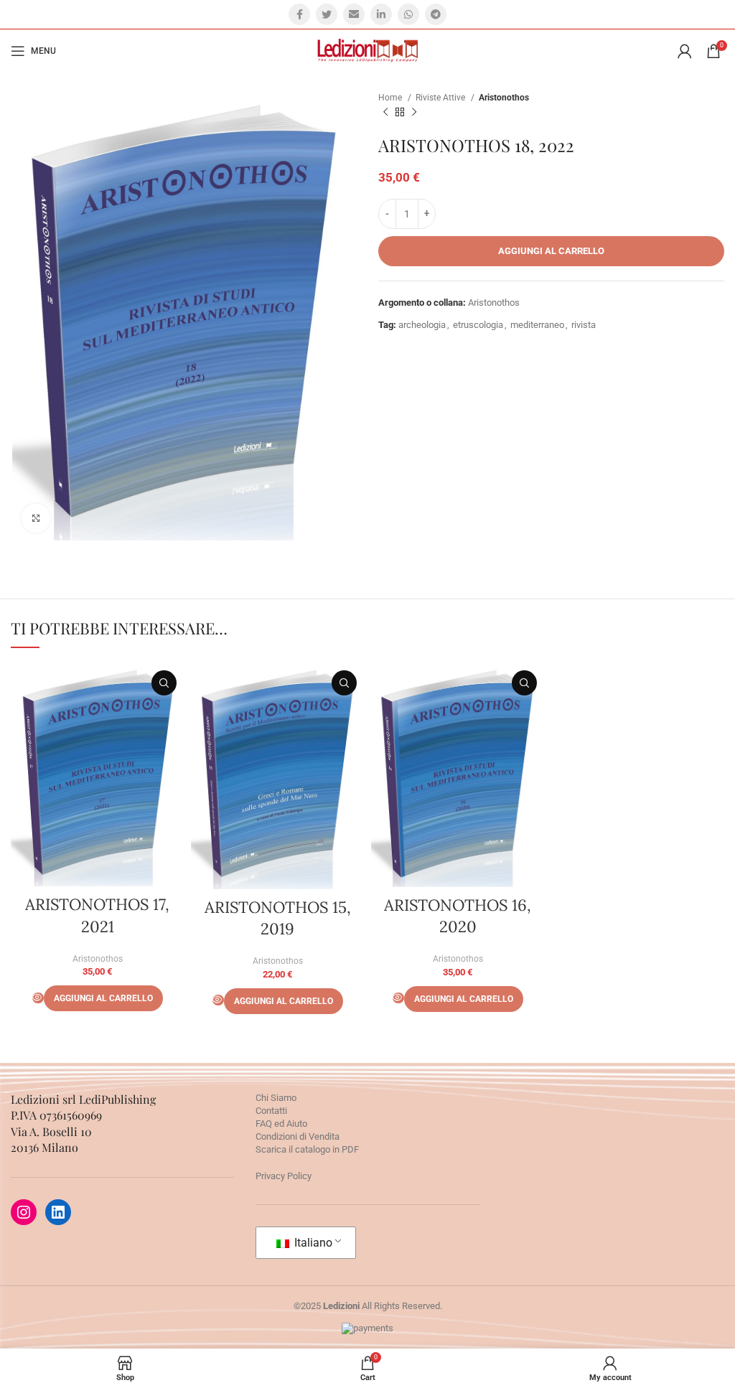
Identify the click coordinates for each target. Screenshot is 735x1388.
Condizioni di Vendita (298, 1136)
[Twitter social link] (326, 14)
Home (391, 98)
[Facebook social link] (299, 14)
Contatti (271, 1110)
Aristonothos (504, 98)
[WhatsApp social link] (408, 14)
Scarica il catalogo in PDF (307, 1149)
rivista (583, 324)
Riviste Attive (441, 98)
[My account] (684, 51)
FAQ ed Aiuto (281, 1123)
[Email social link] (354, 14)
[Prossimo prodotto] (414, 112)
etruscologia (478, 324)
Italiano (311, 1242)
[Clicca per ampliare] (36, 518)
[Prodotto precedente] (385, 112)
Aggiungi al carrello (551, 250)
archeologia (422, 324)
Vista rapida (164, 682)
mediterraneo (537, 324)
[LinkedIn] (58, 1212)
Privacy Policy (284, 1176)
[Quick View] (38, 998)
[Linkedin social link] (381, 14)
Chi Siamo (276, 1097)
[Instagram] (24, 1212)
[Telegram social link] (435, 14)
